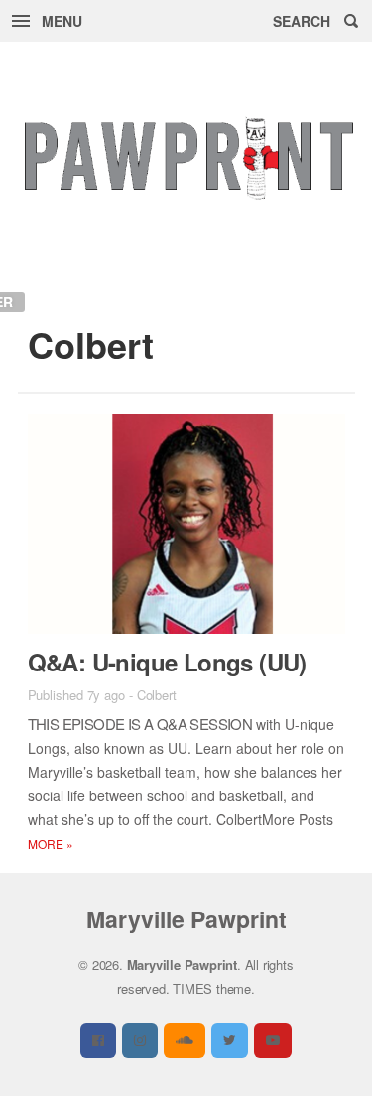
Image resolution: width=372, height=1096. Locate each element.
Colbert (157, 694)
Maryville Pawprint (186, 919)
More (50, 843)
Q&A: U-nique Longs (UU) (167, 661)
